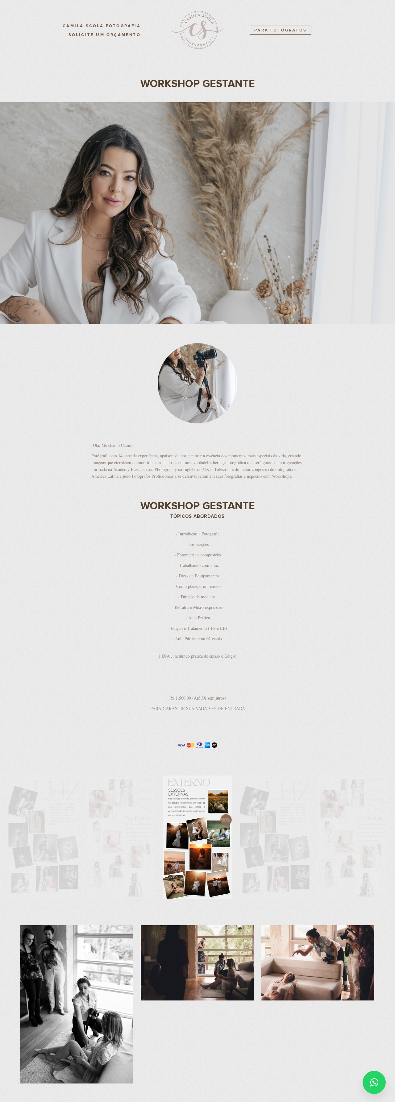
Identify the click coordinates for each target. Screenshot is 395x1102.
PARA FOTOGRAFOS (280, 30)
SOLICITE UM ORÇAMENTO (105, 34)
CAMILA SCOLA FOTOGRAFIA (102, 25)
